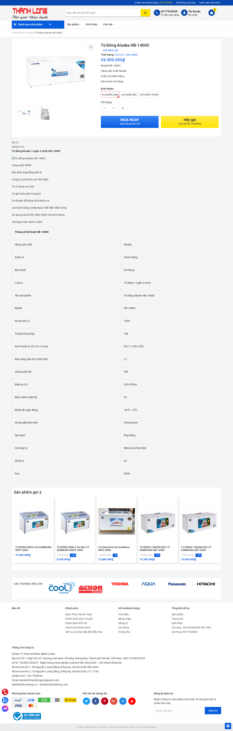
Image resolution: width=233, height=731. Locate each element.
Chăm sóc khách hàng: (153, 2)
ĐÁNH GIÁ (18, 146)
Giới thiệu (92, 24)
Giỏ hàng (123, 627)
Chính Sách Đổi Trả (76, 623)
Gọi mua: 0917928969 (185, 631)
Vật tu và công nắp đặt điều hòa (83, 631)
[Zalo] (5, 700)
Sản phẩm (73, 24)
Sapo (153, 727)
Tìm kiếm (123, 614)
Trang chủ (124, 631)
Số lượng (106, 102)
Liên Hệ (108, 24)
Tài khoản (194, 11)
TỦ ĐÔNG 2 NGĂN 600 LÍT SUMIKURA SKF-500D (196, 548)
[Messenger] (5, 708)
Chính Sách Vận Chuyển (79, 618)
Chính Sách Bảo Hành (78, 627)
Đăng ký (123, 623)
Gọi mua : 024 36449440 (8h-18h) (191, 627)
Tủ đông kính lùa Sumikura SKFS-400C (114, 548)
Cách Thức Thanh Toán (78, 614)
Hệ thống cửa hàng (186, 2)
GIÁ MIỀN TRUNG (149, 94)
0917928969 (169, 11)
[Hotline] (5, 692)
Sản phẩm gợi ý (28, 492)
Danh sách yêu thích (209, 2)
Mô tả (15, 142)
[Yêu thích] (90, 47)
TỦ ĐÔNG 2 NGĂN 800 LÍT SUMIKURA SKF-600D (155, 548)
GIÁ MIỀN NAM (110, 94)
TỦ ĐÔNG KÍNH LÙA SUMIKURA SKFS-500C (33, 548)
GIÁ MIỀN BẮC (129, 94)
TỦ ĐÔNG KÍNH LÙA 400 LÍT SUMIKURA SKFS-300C (73, 548)
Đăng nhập (124, 618)
